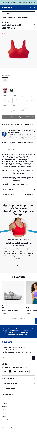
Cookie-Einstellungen (7, 419)
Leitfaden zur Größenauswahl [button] (28, 96)
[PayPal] (15, 371)
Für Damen (12, 17)
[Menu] (34, 7)
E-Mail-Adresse (5, 355)
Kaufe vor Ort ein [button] (7, 144)
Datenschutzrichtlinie (7, 413)
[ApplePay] (27, 371)
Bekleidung (22, 17)
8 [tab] (20, 318)
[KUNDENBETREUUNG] (18, 388)
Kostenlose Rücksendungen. (17, 334)
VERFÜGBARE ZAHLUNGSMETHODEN (14, 368)
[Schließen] (34, 2)
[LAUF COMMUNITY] (18, 378)
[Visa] (4, 371)
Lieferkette (4, 403)
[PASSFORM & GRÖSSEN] (18, 383)
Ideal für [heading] (4, 170)
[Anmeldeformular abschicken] (33, 358)
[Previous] (12, 265)
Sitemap (4, 416)
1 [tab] (14, 318)
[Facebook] (6, 364)
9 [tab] (21, 318)
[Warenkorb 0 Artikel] (31, 7)
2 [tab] (15, 318)
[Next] (24, 265)
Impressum (4, 406)
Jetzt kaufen (29, 2)
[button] (18, 49)
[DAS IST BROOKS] (18, 394)
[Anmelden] (27, 7)
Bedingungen (5, 409)
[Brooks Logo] (18, 342)
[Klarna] (21, 371)
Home (4, 17)
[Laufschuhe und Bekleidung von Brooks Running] (7, 7)
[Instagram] (3, 364)
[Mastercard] (9, 371)
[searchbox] (19, 13)
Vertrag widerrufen (6, 423)
